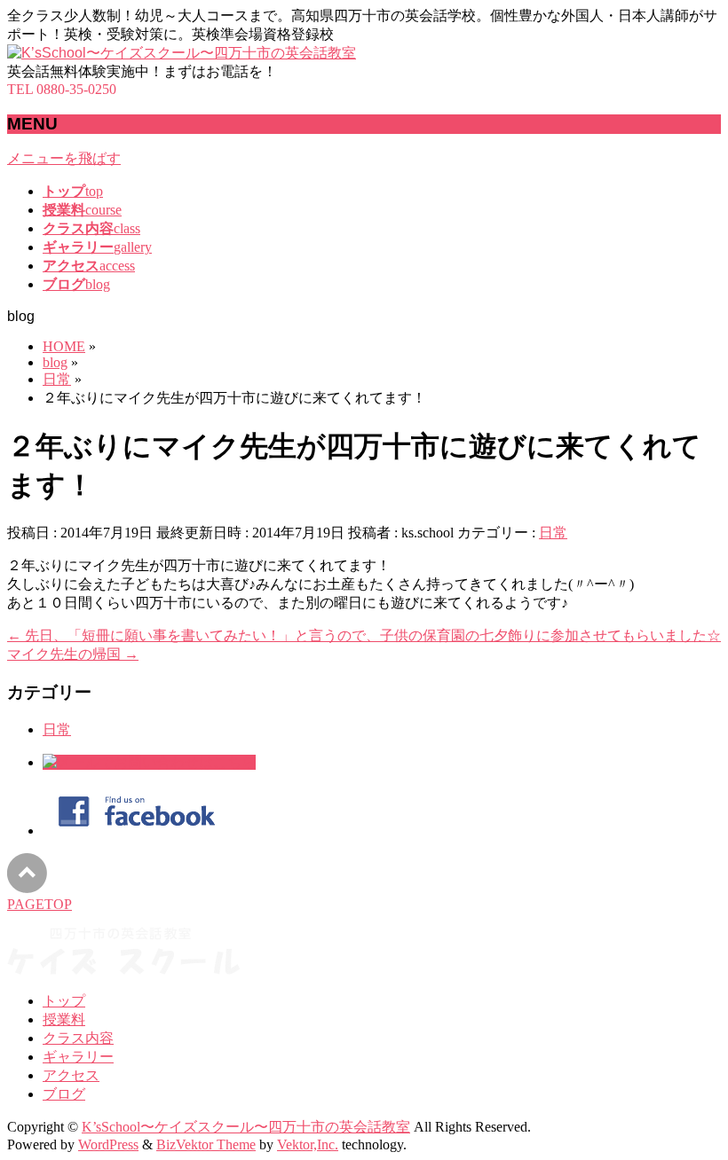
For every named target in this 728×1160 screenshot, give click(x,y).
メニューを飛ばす (64, 158)
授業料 (64, 1019)
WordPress (108, 1144)
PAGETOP (39, 904)
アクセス (71, 1075)
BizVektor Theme (206, 1144)
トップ (64, 1000)
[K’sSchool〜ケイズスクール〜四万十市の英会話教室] (181, 52)
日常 (553, 532)
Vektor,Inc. (307, 1144)
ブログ (64, 1093)
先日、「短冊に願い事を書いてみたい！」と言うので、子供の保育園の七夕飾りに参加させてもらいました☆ (364, 635)
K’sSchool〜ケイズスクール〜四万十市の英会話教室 (246, 1126)
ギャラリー (78, 1056)
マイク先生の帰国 (72, 654)
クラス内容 (78, 1038)
